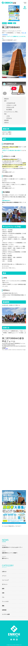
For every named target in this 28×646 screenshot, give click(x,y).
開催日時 (6, 98)
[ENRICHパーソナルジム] (8, 3)
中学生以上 (9, 118)
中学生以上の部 (10, 107)
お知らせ (4, 23)
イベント (10, 23)
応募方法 (6, 122)
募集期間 (6, 120)
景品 (5, 114)
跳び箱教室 (9, 109)
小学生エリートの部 (11, 105)
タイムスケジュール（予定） (11, 111)
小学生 (8, 116)
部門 (5, 101)
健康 (15, 23)
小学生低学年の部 (10, 103)
